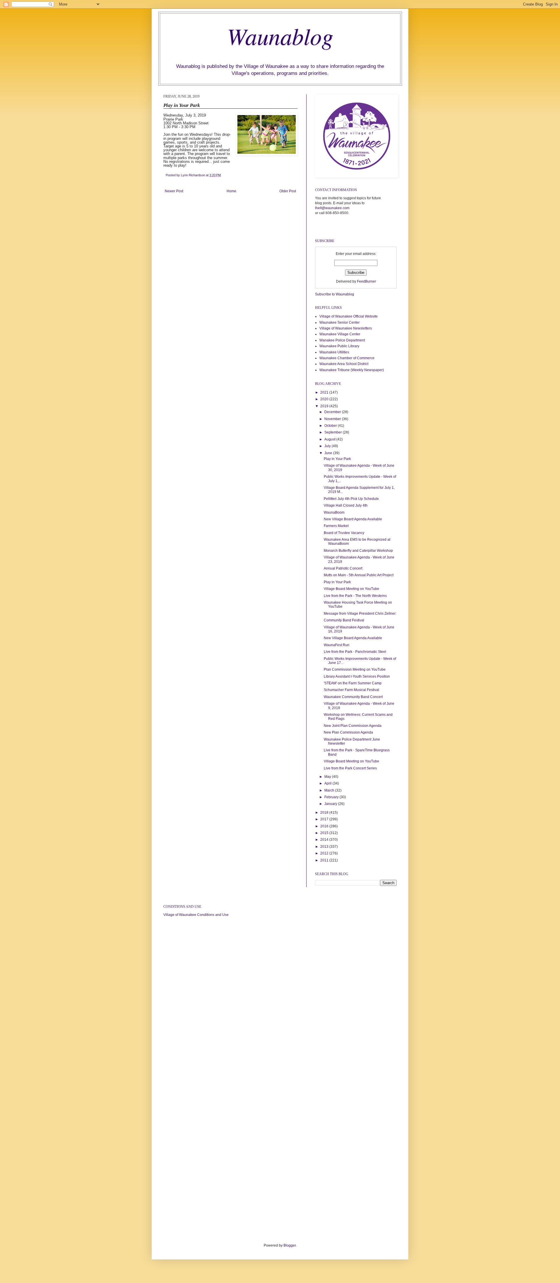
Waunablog (280, 35)
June (328, 453)
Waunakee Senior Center (339, 322)
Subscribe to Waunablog (334, 294)
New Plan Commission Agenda (348, 732)
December (333, 412)
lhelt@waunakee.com (332, 208)
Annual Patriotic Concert (343, 568)
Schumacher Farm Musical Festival (351, 690)
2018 (324, 812)
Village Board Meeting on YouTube (351, 589)
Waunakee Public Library (339, 346)
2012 (324, 853)
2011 (324, 860)
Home (231, 191)
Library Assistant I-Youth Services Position (357, 676)
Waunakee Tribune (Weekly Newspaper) (351, 370)
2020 (324, 399)
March (329, 790)
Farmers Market (336, 526)
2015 (324, 833)
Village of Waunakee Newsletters (345, 328)
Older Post (287, 191)
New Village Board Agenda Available (353, 519)
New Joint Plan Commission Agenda (353, 726)
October (331, 426)
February (332, 797)
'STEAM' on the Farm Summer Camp (353, 683)
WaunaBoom (334, 512)
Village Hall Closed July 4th (346, 505)
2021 (324, 392)
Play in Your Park (337, 459)
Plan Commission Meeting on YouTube (355, 669)
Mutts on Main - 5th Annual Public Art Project (358, 575)
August (330, 439)
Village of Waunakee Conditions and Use (196, 915)
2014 (324, 840)
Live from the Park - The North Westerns (355, 596)
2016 (324, 826)
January (331, 804)
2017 (324, 819)
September (333, 432)
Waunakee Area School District (343, 364)
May (328, 777)
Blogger (290, 1245)
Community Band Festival (344, 620)
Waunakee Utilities (334, 352)
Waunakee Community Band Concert (353, 697)
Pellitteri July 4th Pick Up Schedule (351, 499)
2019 (324, 406)
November (333, 419)
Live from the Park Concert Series (350, 768)
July (328, 446)
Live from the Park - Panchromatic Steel (355, 652)
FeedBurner (366, 281)
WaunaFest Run (336, 645)
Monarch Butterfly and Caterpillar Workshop (358, 551)
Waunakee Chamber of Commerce (346, 358)
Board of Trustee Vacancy (344, 533)
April (328, 783)
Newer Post (174, 191)
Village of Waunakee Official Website (348, 316)
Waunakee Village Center (339, 334)
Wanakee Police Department (342, 340)
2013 (324, 847)
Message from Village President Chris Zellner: (360, 613)
